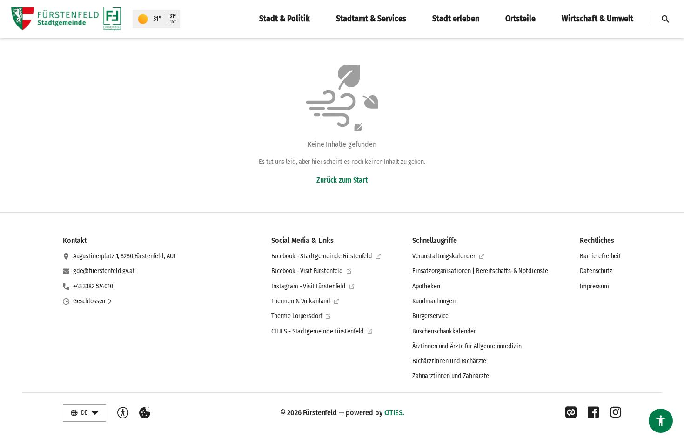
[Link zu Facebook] (593, 412)
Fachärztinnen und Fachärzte (449, 361)
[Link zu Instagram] (615, 412)
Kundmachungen (434, 301)
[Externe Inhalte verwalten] (144, 412)
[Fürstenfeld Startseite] (66, 19)
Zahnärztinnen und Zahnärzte (450, 376)
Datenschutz (596, 271)
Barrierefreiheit (600, 256)
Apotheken (426, 286)
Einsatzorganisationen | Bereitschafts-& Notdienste (480, 271)
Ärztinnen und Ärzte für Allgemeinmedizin (466, 346)
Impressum (594, 286)
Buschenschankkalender (444, 331)
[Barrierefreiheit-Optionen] (122, 412)
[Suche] (665, 19)
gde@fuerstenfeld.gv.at (104, 271)
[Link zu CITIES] (571, 412)
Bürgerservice (430, 316)
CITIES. (394, 412)
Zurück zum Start (341, 180)
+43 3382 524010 (93, 286)
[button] (93, 301)
